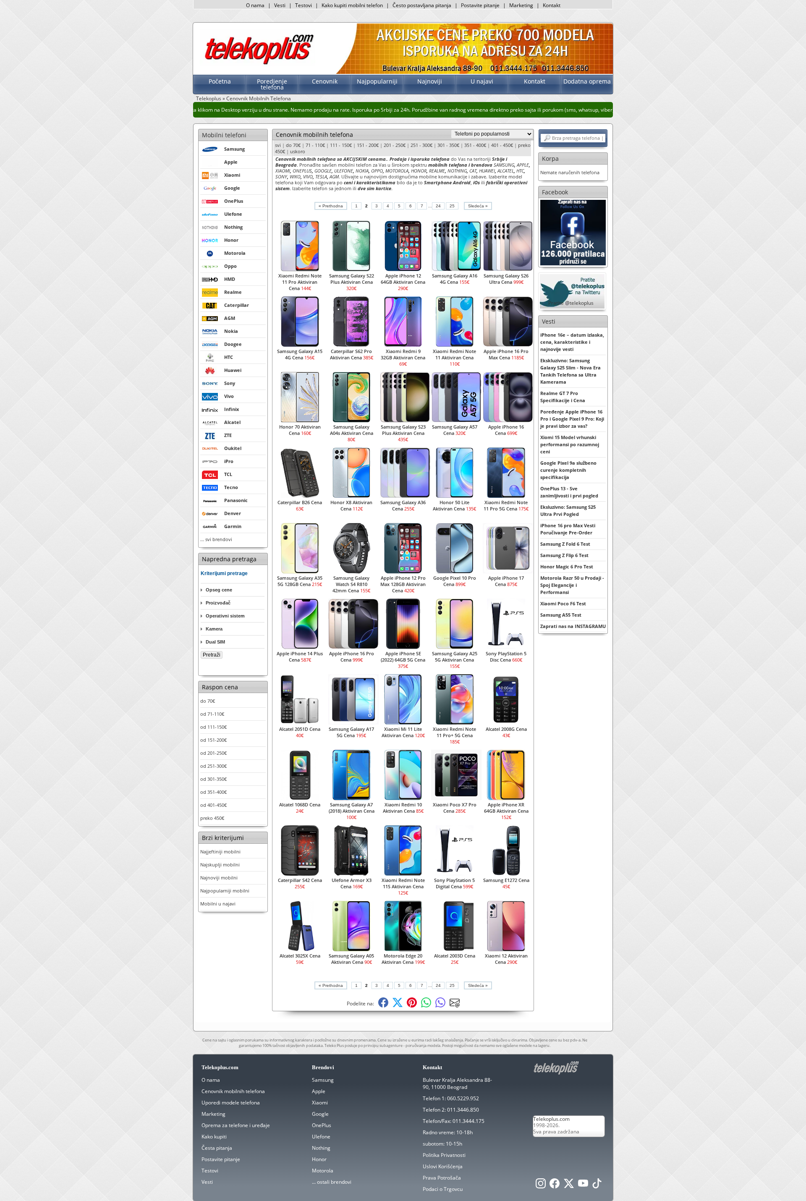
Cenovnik (325, 81)
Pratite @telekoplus (571, 302)
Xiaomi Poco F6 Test (563, 603)
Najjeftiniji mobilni (220, 851)
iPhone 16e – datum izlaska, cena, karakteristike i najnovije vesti (572, 342)
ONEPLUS (302, 170)
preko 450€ (212, 818)
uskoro (297, 151)
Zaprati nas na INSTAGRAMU (573, 626)
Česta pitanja (217, 1147)
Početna (220, 81)
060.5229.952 (463, 1098)
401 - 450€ (502, 145)
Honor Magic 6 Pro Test (566, 566)
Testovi (303, 5)
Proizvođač (218, 602)
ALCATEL (505, 170)
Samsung (323, 1079)
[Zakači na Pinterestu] (412, 1005)
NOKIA (362, 170)
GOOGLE (323, 170)
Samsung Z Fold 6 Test (565, 544)
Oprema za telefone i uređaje (236, 1125)
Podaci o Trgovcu (443, 1189)
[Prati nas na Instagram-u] (540, 1186)
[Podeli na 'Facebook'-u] (383, 1005)
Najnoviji (429, 81)
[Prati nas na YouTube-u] (583, 1186)
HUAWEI (487, 170)
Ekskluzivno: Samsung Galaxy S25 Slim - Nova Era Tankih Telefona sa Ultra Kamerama (570, 371)
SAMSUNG (504, 165)
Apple (318, 1091)
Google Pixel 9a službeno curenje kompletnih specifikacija (568, 470)
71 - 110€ (315, 145)
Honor (319, 1159)
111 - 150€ (341, 145)
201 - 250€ (395, 145)
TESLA (321, 176)
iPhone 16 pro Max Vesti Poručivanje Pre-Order (567, 529)
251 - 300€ (421, 145)
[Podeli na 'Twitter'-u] (398, 1005)
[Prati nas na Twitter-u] (569, 1186)
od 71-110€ (212, 714)
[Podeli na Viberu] (440, 1005)
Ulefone (321, 1136)
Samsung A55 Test (560, 615)
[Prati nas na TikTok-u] (597, 1186)
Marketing (521, 5)
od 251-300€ (213, 766)
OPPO (377, 170)
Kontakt (551, 5)
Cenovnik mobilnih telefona (233, 1091)
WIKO (295, 176)
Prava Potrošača (442, 1177)
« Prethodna (331, 206)
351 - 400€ (475, 145)
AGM (334, 176)
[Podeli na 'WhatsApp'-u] (426, 1005)
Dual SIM (215, 641)
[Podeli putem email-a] (455, 1005)
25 (452, 206)
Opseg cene (219, 589)
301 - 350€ (448, 145)
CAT (472, 170)
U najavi (482, 81)
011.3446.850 (463, 1109)
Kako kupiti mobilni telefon (352, 5)
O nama (255, 5)
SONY (281, 176)
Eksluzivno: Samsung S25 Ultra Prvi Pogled (568, 510)
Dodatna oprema (587, 81)
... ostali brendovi (331, 1181)
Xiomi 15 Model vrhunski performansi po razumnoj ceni (569, 444)
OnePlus (321, 1125)
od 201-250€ (213, 753)
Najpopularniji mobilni (224, 890)
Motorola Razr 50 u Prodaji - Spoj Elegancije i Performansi (572, 585)
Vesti (279, 5)
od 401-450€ (213, 805)
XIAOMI (282, 170)
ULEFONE (343, 170)
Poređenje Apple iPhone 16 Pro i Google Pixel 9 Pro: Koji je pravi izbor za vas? (572, 418)
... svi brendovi (216, 539)
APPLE (523, 165)
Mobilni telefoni (224, 135)
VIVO (308, 176)
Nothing (321, 1147)
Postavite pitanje (480, 5)
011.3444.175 (468, 1121)
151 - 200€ (368, 145)
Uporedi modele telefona (231, 1102)
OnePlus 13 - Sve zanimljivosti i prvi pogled (569, 492)
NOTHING (457, 170)
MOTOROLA (396, 170)
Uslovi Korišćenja (443, 1166)
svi (278, 145)
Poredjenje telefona (272, 84)
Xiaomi (320, 1102)
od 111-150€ (213, 727)
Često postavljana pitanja (422, 5)
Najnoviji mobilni (219, 877)
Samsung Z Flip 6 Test (564, 555)
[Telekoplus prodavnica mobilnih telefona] (257, 64)
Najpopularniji (377, 81)
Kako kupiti (214, 1136)
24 (438, 206)
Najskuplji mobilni (220, 864)
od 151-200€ (213, 740)
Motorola (322, 1170)
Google (320, 1113)
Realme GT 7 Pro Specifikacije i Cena (562, 396)
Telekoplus (208, 98)
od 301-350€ (213, 779)
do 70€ (207, 701)
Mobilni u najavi (218, 903)
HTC (520, 170)
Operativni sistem (225, 615)
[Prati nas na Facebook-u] (573, 232)
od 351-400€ (213, 792)
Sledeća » (478, 206)
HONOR (419, 170)
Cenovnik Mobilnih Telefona (258, 98)
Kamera (214, 628)
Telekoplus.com (551, 1119)
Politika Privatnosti (444, 1155)
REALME (437, 170)
